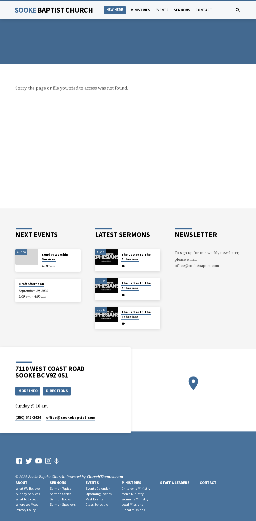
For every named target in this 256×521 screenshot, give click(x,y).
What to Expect (27, 499)
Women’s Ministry (135, 499)
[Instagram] (48, 460)
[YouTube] (38, 460)
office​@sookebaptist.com (70, 417)
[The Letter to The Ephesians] (106, 257)
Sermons (182, 10)
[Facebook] (19, 460)
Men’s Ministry (133, 494)
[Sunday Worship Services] (26, 257)
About (22, 482)
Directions (57, 391)
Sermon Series (60, 494)
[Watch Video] (123, 266)
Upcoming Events (99, 494)
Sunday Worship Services (55, 256)
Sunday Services (28, 494)
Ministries (140, 10)
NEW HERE (114, 10)
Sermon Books (60, 499)
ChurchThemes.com (105, 476)
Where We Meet (27, 504)
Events (162, 10)
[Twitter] (29, 460)
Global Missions (133, 510)
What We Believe (28, 488)
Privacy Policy (26, 510)
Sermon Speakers (63, 504)
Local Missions (132, 504)
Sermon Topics (60, 488)
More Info (28, 391)
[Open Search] (238, 10)
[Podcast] (56, 461)
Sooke (54, 10)
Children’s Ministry (136, 488)
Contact (203, 10)
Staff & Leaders (175, 482)
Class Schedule (97, 504)
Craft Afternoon (31, 284)
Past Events (94, 499)
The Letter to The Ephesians (136, 256)
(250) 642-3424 (28, 417)
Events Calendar (98, 488)
